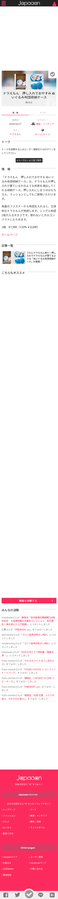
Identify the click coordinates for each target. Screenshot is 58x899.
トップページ (9, 809)
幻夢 (4, 629)
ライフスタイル (37, 827)
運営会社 (7, 874)
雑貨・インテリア (45, 123)
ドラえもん (15, 134)
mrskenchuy (8, 643)
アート (33, 809)
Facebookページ (38, 862)
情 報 (15, 112)
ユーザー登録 (36, 856)
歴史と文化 (8, 833)
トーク (43, 112)
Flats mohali (9, 660)
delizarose (7, 634)
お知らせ (7, 862)
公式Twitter (8, 868)
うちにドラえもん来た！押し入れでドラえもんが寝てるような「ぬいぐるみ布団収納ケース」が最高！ (41, 257)
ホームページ (42, 134)
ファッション (9, 815)
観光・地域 (35, 821)
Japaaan (29, 3)
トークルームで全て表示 (29, 160)
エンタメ (7, 827)
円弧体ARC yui (22, 629)
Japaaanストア (10, 856)
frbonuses (7, 652)
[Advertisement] (29, 38)
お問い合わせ (36, 868)
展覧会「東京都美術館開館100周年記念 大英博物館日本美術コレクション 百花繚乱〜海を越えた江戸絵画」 (28, 621)
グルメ (6, 821)
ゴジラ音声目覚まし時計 (34, 634)
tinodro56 (7, 617)
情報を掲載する (28, 600)
